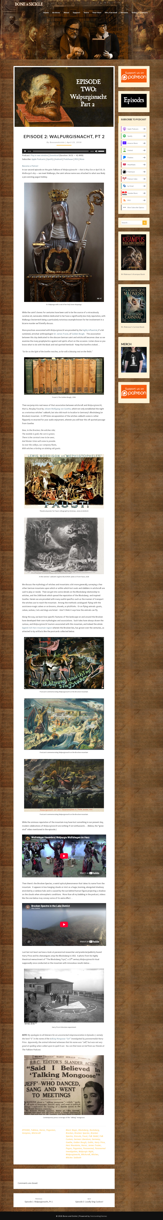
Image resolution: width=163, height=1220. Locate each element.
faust (84, 1136)
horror (42, 1130)
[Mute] (96, 151)
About (66, 12)
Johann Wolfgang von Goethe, (58, 408)
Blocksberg (83, 1130)
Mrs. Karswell (111, 12)
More (82, 159)
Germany (96, 1139)
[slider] (101, 151)
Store (86, 12)
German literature (82, 1139)
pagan (69, 1148)
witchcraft (36, 1133)
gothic (90, 1142)
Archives (56, 12)
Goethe (69, 1142)
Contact (144, 12)
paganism (50, 1130)
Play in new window (39, 155)
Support (76, 12)
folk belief (93, 1136)
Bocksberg (94, 1130)
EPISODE (26, 1130)
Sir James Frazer (61, 333)
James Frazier (94, 1145)
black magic (71, 1130)
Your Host (96, 12)
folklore (34, 1130)
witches (94, 1154)
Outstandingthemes (98, 1216)
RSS (76, 159)
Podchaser (68, 159)
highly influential (90, 330)
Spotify (50, 159)
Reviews (124, 12)
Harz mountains (73, 1145)
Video (134, 12)
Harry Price (100, 1142)
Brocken (69, 1133)
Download (54, 155)
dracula (77, 1136)
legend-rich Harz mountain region (37, 627)
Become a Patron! (30, 166)
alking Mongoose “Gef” (61, 1038)
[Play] (25, 151)
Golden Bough (78, 333)
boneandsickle (57, 142)
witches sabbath (73, 1157)
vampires (26, 1133)
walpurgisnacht (73, 1154)
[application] (64, 151)
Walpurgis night (86, 1151)
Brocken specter (81, 1133)
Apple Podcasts (38, 159)
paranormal (88, 1148)
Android (58, 159)
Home (46, 12)
